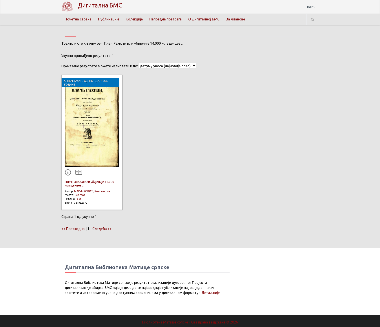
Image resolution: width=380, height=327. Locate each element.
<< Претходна (73, 229)
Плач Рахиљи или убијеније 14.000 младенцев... (89, 183)
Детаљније (210, 293)
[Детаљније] (69, 173)
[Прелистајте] (77, 173)
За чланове (235, 19)
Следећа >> (102, 229)
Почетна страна (78, 19)
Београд (80, 195)
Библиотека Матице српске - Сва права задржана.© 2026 (190, 322)
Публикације (108, 19)
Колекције (134, 19)
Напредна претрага (165, 19)
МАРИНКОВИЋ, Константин (92, 191)
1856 (78, 198)
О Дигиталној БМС (203, 19)
